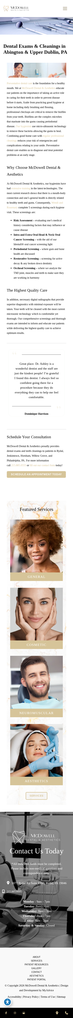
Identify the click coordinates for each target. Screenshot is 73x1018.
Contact (36, 972)
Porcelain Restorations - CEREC (36, 619)
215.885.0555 (18, 465)
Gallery (36, 968)
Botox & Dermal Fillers (36, 624)
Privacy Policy (31, 996)
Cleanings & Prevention (36, 538)
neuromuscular (36, 713)
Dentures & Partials (36, 558)
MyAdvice (48, 990)
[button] (36, 474)
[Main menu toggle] (65, 8)
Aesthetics (37, 976)
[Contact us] (66, 1013)
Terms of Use (48, 996)
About (36, 957)
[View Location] (9, 883)
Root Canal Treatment (36, 564)
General (36, 577)
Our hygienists (23, 126)
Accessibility (14, 996)
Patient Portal (36, 979)
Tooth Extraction (36, 569)
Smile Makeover (36, 634)
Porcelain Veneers (36, 609)
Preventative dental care (19, 83)
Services (36, 961)
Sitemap (61, 996)
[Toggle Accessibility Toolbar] (7, 1002)
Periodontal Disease (36, 543)
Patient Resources (36, 964)
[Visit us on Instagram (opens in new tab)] (15, 1013)
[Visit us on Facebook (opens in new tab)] (6, 1013)
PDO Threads (36, 763)
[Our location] (57, 1013)
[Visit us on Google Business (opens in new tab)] (24, 1013)
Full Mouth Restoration (36, 629)
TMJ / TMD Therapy (36, 690)
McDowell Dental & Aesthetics (38, 88)
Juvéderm (36, 758)
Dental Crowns (36, 548)
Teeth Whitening (36, 614)
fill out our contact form (42, 465)
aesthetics (36, 781)
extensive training (20, 188)
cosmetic (36, 645)
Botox (36, 753)
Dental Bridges (36, 553)
